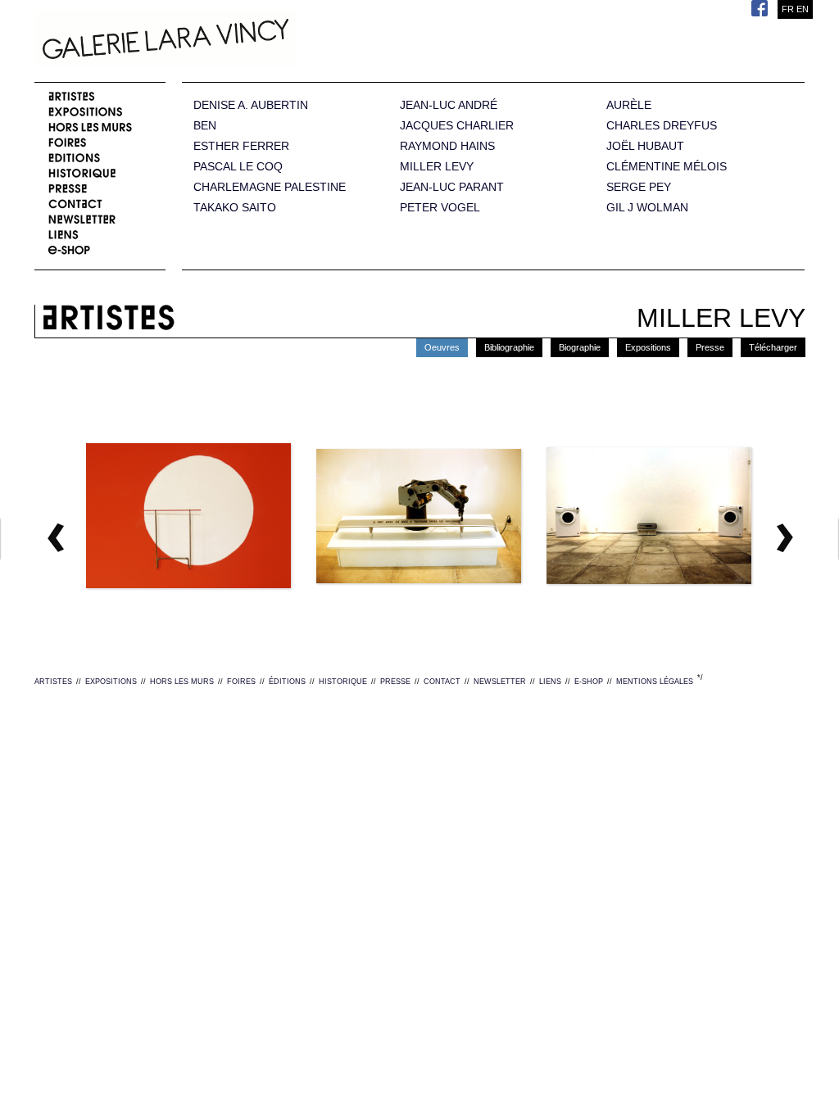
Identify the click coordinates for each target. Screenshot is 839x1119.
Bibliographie (509, 347)
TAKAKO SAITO (234, 207)
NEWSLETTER (500, 681)
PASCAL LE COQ (238, 166)
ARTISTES (53, 681)
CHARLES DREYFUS (661, 125)
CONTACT (442, 681)
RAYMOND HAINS (447, 146)
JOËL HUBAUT (645, 146)
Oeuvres (442, 347)
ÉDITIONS (287, 681)
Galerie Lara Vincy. (247, 41)
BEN (204, 125)
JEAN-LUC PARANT (452, 187)
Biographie (580, 347)
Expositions (648, 347)
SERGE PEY (638, 187)
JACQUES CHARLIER (457, 125)
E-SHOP (588, 681)
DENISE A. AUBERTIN (250, 105)
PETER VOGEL (440, 207)
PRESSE (395, 681)
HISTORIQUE (343, 681)
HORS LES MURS (182, 681)
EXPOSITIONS (111, 681)
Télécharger (773, 347)
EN (802, 9)
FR (788, 9)
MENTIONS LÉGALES (654, 681)
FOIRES (241, 681)
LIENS (550, 681)
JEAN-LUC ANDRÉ (448, 105)
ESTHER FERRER (241, 146)
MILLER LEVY (437, 166)
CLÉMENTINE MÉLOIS (666, 166)
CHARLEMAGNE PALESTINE (269, 187)
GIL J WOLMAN (647, 207)
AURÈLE (628, 105)
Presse (710, 347)
